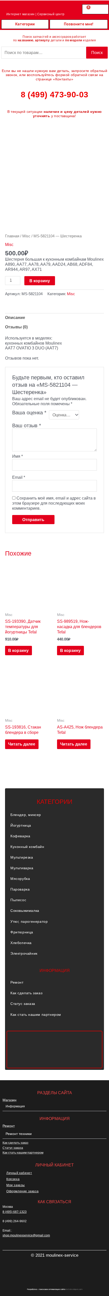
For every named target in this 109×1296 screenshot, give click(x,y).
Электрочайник (24, 953)
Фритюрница (21, 932)
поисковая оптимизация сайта (52, 1289)
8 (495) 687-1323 (15, 1212)
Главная (12, 236)
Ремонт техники (19, 1134)
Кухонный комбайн (27, 847)
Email (18, 477)
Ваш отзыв (26, 425)
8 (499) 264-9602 (15, 1221)
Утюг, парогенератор (29, 921)
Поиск (97, 52)
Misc (26, 236)
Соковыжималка (24, 911)
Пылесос (18, 900)
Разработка (32, 1289)
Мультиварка (21, 868)
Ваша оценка (29, 412)
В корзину (39, 280)
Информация (15, 1106)
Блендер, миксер (25, 815)
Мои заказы (15, 1185)
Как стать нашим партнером (35, 1015)
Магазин (9, 1100)
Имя (17, 456)
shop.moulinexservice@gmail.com (26, 1235)
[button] (54, 815)
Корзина (13, 1179)
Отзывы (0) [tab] (16, 327)
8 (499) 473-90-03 (54, 94)
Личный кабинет (19, 1173)
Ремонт (17, 982)
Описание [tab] (15, 317)
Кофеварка (20, 836)
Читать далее (21, 744)
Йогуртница (20, 825)
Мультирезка (21, 857)
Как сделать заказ (26, 993)
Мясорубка (20, 879)
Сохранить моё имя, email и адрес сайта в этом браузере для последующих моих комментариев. (54, 503)
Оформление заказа (22, 1191)
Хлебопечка (21, 943)
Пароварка (20, 889)
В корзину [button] (18, 650)
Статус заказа (22, 1004)
